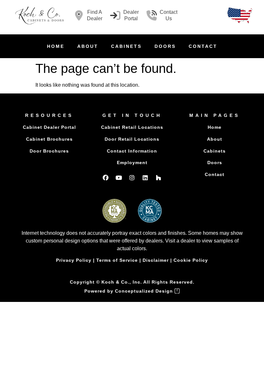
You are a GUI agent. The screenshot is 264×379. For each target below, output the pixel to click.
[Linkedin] (145, 177)
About (87, 46)
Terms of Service (117, 260)
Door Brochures (49, 151)
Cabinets (126, 46)
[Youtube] (119, 177)
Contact (203, 46)
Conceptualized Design (144, 291)
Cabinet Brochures (49, 139)
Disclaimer (156, 260)
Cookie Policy (191, 260)
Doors (165, 46)
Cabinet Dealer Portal (49, 127)
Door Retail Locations (132, 139)
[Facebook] (105, 177)
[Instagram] (132, 177)
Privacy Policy (73, 260)
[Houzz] (158, 177)
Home (55, 46)
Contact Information (132, 151)
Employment (132, 162)
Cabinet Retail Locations (132, 127)
